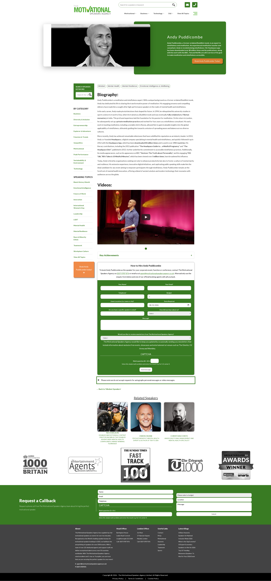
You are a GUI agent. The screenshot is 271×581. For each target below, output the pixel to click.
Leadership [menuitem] (78, 214)
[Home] (92, 10)
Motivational (162, 538)
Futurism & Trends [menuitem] (81, 137)
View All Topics (183, 13)
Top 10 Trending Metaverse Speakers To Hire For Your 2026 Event (186, 553)
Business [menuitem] (77, 114)
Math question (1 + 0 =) (107, 510)
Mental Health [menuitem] (79, 225)
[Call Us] (194, 4)
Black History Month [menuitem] (82, 182)
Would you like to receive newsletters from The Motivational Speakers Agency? (146, 334)
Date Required (169, 301)
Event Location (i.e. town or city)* (122, 301)
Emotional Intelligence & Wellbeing (154, 86)
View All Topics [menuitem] (79, 257)
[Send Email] (188, 4)
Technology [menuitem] (78, 169)
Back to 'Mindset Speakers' (109, 389)
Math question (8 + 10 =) (141, 361)
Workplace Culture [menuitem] (81, 251)
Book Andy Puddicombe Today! (207, 61)
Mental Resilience (129, 86)
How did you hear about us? (169, 310)
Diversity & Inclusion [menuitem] (82, 119)
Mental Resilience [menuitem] (80, 231)
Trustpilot (98, 556)
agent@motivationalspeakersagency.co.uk (157, 273)
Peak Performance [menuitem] (81, 154)
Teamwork (161, 547)
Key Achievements (109, 255)
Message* (145, 318)
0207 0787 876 (123, 273)
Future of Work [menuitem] (80, 194)
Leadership (161, 544)
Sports (160, 550)
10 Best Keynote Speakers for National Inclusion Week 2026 (185, 535)
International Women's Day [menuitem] (79, 206)
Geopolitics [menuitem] (78, 143)
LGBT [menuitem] (76, 220)
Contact (160, 533)
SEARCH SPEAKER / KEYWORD (83, 88)
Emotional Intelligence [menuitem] (82, 188)
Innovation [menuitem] (78, 200)
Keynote (161, 541)
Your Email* (169, 284)
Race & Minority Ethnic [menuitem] (80, 238)
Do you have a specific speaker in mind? (122, 310)
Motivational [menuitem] (79, 149)
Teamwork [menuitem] (78, 245)
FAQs (159, 536)
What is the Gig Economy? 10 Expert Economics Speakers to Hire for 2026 (187, 544)
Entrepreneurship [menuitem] (81, 125)
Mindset (101, 86)
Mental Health (113, 86)
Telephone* (122, 293)
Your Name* (122, 284)
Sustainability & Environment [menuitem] (80, 161)
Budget (169, 293)
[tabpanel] (145, 217)
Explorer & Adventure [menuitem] (82, 131)
